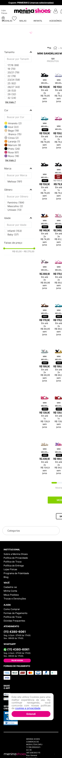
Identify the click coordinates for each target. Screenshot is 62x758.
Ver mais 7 (10, 102)
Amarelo (15, 123)
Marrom (14, 145)
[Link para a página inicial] (55, 48)
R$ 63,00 (17, 251)
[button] (23, 11)
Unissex (15, 209)
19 (11, 68)
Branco (15, 134)
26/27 (14, 86)
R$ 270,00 (28, 251)
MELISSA (15, 181)
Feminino (16, 202)
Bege (13, 130)
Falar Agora (17, 660)
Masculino (15, 206)
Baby (13, 234)
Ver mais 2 (10, 160)
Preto (14, 148)
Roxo (13, 156)
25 (12, 83)
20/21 (13, 72)
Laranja (14, 141)
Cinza (13, 137)
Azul (13, 126)
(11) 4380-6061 (15, 631)
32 (12, 97)
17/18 (13, 65)
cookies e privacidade (27, 708)
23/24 (14, 79)
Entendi (31, 713)
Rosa (13, 152)
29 (12, 94)
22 (12, 76)
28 (12, 90)
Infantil (15, 230)
